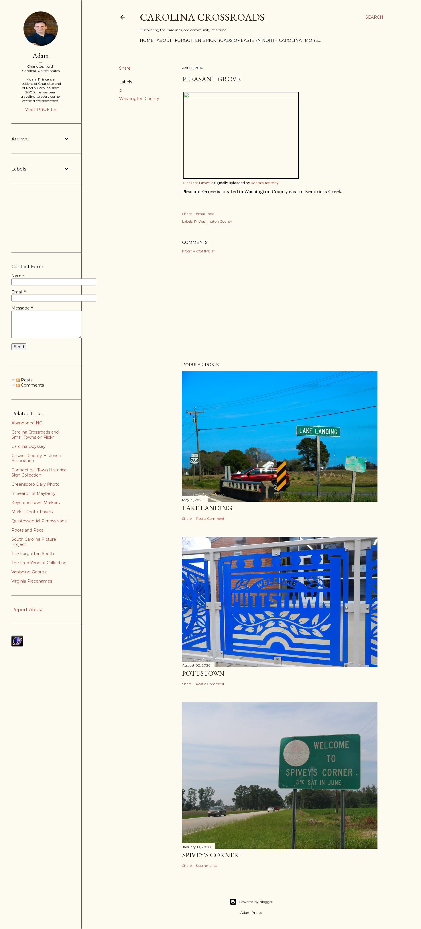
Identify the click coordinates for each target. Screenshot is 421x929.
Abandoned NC (26, 423)
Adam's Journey (264, 183)
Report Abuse (27, 609)
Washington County (139, 98)
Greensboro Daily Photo (35, 484)
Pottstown (203, 673)
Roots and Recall (28, 530)
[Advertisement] (279, 308)
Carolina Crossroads (202, 17)
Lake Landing (207, 507)
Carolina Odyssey (28, 446)
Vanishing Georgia (29, 572)
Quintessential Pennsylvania (39, 521)
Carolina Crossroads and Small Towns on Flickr (35, 435)
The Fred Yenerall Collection (38, 562)
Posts (26, 380)
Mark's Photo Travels (32, 511)
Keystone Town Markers (35, 502)
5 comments (206, 865)
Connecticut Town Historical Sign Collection (39, 472)
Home (147, 40)
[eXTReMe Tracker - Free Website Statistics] (17, 645)
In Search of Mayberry (33, 493)
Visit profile (40, 109)
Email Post (205, 213)
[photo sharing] (241, 96)
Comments (32, 385)
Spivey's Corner (210, 854)
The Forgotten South (32, 553)
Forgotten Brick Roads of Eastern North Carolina (238, 40)
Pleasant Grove (196, 183)
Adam (41, 55)
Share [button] (125, 68)
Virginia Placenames (31, 581)
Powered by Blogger (256, 901)
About (164, 40)
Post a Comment (198, 251)
